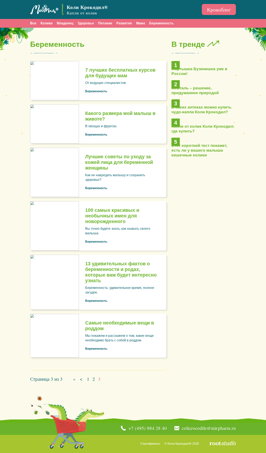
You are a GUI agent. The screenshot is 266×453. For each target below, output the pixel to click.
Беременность (161, 23)
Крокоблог (219, 9)
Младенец (65, 23)
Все (33, 23)
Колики (47, 23)
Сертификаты (150, 443)
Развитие (124, 23)
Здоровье (86, 23)
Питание (105, 23)
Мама (140, 23)
